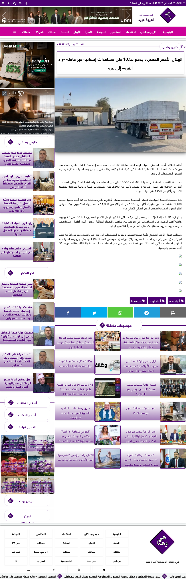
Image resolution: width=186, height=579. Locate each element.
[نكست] (27, 86)
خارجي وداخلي (148, 31)
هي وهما (136, 300)
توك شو (16, 551)
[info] (9, 3)
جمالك (91, 551)
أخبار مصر (175, 300)
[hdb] (66, 15)
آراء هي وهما (41, 551)
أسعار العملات (27, 402)
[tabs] (3, 3)
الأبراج (76, 31)
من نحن (117, 560)
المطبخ (64, 31)
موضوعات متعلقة (119, 325)
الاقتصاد (131, 31)
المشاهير (115, 31)
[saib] (27, 133)
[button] (4, 15)
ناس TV (39, 31)
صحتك (52, 31)
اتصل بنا (41, 560)
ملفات (66, 551)
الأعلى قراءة (27, 427)
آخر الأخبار (27, 273)
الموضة (101, 31)
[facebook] (26, 3)
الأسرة (88, 31)
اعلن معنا (91, 560)
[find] (14, 3)
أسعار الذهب (27, 414)
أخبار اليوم (156, 300)
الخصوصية (66, 560)
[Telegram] (147, 312)
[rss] (20, 3)
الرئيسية (168, 31)
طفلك (26, 31)
